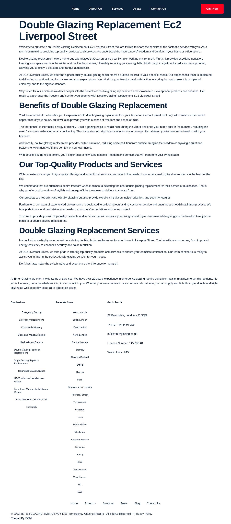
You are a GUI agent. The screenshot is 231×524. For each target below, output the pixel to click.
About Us (95, 8)
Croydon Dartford (80, 357)
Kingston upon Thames (80, 387)
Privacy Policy (143, 513)
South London (80, 319)
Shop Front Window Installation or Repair (31, 390)
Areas (137, 8)
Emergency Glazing (31, 312)
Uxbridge (80, 409)
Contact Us (158, 8)
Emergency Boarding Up (31, 319)
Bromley (80, 349)
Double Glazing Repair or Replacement (27, 351)
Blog (137, 503)
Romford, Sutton (80, 394)
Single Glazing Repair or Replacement (26, 362)
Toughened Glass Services (31, 370)
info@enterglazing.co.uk (122, 333)
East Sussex (80, 469)
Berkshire (80, 447)
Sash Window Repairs (31, 342)
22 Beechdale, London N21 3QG (127, 315)
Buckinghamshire (80, 439)
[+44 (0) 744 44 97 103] (108, 320)
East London (79, 327)
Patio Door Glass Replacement (31, 399)
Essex (80, 417)
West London (80, 312)
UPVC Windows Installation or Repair (29, 380)
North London (80, 334)
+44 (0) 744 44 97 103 (120, 324)
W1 (80, 484)
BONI (28, 518)
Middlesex (80, 432)
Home (75, 8)
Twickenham (79, 402)
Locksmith (31, 407)
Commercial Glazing (31, 327)
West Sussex (80, 477)
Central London (80, 342)
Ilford (79, 379)
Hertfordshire (80, 424)
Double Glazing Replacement (72, 230)
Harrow (80, 372)
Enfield (79, 364)
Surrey (79, 454)
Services (117, 8)
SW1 (79, 491)
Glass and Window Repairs (31, 334)
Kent (79, 462)
